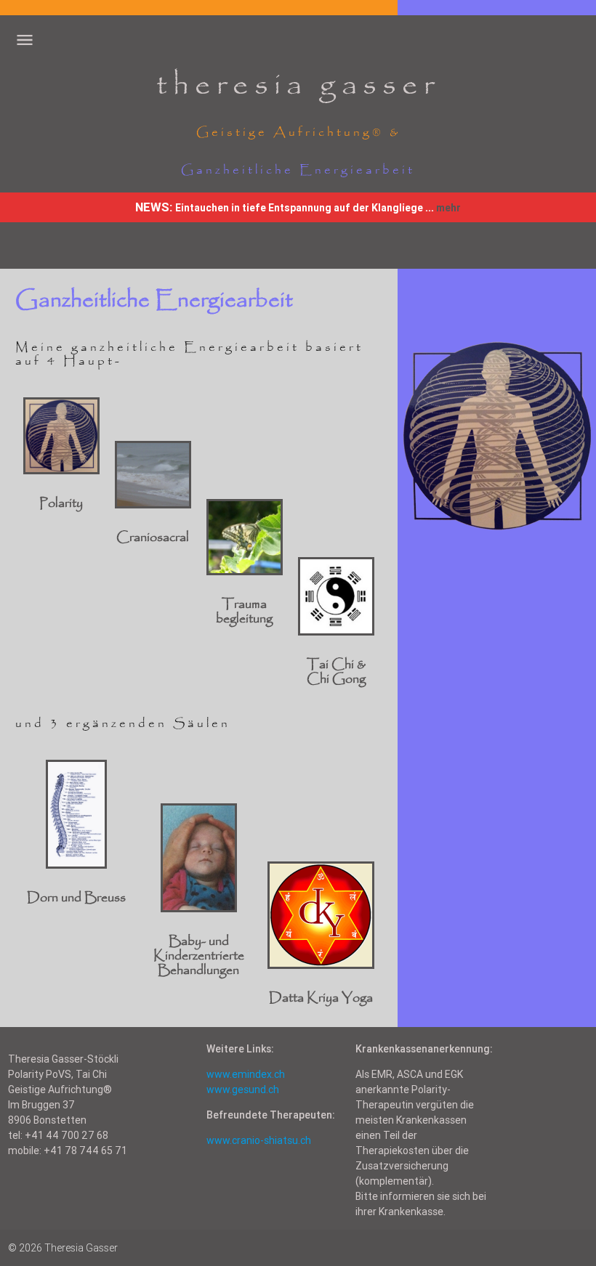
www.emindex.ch (245, 1074)
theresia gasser (298, 85)
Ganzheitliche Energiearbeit (298, 170)
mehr (448, 207)
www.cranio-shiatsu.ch (258, 1140)
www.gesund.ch (242, 1089)
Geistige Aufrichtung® (290, 132)
